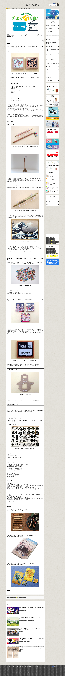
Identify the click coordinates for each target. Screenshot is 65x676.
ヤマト (29, 620)
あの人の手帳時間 (49, 28)
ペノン (18, 597)
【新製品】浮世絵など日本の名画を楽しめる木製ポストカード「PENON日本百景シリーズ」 (21, 535)
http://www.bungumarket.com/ (11, 476)
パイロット (21, 631)
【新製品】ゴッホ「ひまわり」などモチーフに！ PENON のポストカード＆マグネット (21, 563)
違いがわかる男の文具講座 (50, 25)
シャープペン (48, 201)
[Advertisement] (52, 220)
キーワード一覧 (52, 255)
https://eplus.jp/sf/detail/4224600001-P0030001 (14, 466)
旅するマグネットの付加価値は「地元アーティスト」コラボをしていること (23, 86)
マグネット (23, 597)
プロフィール (13, 91)
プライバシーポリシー (15, 666)
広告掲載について (23, 666)
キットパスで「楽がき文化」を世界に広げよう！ (52, 60)
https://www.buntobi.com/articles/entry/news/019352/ (15, 536)
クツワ (20, 620)
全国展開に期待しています (15, 88)
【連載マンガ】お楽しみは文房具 (51, 63)
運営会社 (38, 666)
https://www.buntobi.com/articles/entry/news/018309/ (15, 564)
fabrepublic (52, 237)
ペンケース (52, 253)
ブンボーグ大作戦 (11, 597)
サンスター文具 (25, 620)
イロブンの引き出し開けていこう (35, 489)
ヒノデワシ (48, 240)
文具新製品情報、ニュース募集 (31, 666)
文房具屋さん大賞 (49, 250)
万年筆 (47, 204)
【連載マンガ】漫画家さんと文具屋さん (52, 50)
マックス (21, 610)
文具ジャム (48, 72)
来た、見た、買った (49, 77)
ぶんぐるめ (48, 69)
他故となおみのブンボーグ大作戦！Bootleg (52, 43)
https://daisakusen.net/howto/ (11, 502)
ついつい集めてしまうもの (15, 83)
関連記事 (12, 92)
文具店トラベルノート (49, 46)
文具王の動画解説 (49, 80)
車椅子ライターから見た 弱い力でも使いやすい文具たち (52, 54)
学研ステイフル (54, 243)
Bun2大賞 (48, 253)
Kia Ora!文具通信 (49, 31)
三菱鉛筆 (33, 620)
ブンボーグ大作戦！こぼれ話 (15, 90)
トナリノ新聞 (48, 66)
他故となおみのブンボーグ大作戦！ (29, 46)
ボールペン (48, 198)
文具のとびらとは (9, 666)
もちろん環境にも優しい (14, 87)
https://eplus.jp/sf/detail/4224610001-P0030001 (14, 469)
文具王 (24, 610)
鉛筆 (20, 650)
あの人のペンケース (49, 39)
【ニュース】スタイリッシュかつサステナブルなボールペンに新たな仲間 (18, 509)
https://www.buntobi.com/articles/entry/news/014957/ (15, 510)
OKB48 (54, 250)
